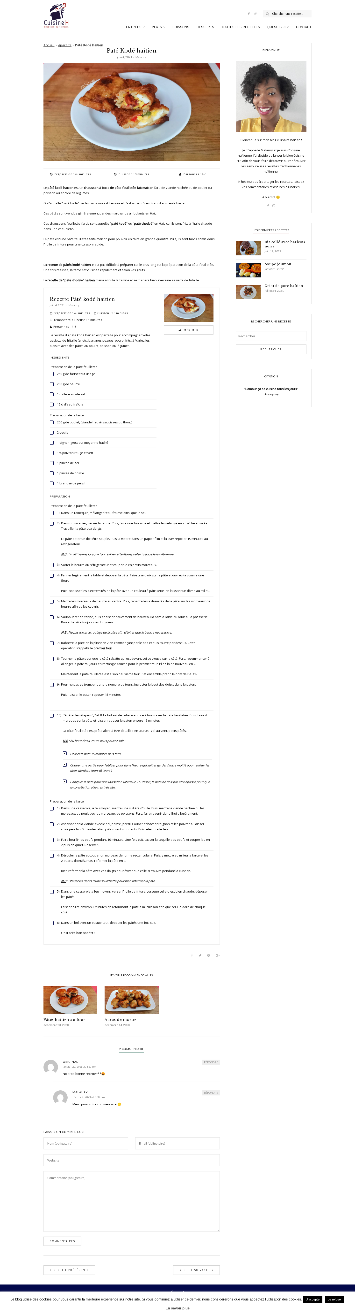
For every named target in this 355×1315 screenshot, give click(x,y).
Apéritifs (65, 45)
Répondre (211, 1062)
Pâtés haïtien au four (64, 1019)
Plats (157, 27)
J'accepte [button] (313, 1299)
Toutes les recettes (240, 27)
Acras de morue (120, 1019)
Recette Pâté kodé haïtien (82, 299)
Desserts (205, 27)
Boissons (180, 27)
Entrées (134, 27)
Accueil (49, 45)
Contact (304, 27)
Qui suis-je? (278, 27)
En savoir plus (177, 1308)
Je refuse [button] (334, 1299)
